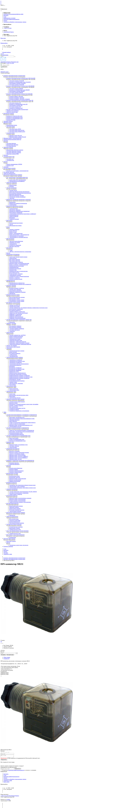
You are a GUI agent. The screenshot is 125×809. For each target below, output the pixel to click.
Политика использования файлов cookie (13, 14)
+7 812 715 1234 (7, 28)
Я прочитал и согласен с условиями (19, 770)
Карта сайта (6, 781)
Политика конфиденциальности (11, 19)
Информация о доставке (9, 18)
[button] (3, 38)
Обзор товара (6, 657)
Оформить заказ (4, 71)
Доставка (5, 552)
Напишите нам (14, 61)
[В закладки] (1, 643)
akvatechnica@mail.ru (8, 32)
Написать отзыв (4, 672)
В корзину (3, 654)
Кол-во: (2, 651)
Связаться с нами (7, 554)
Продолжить (4, 759)
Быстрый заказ (10, 654)
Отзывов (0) (6, 658)
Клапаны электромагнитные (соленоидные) (14, 557)
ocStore (8, 799)
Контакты (5, 15)
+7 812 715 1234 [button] (4, 795)
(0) (1, 641)
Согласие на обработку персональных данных (14, 22)
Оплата (5, 20)
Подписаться (18, 768)
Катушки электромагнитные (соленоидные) (14, 559)
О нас (4, 16)
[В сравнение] (2, 643)
